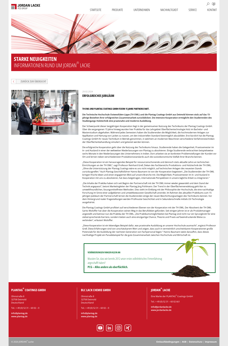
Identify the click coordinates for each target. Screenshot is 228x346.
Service (193, 9)
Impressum (211, 341)
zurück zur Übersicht (33, 81)
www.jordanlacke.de (161, 310)
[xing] (128, 328)
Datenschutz (195, 341)
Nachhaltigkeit (169, 9)
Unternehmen (142, 9)
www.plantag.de (19, 316)
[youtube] (100, 328)
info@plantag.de (19, 313)
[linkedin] (109, 328)
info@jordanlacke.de (161, 306)
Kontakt (212, 9)
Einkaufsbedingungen (167, 341)
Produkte (117, 9)
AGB (184, 341)
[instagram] (118, 328)
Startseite (95, 9)
